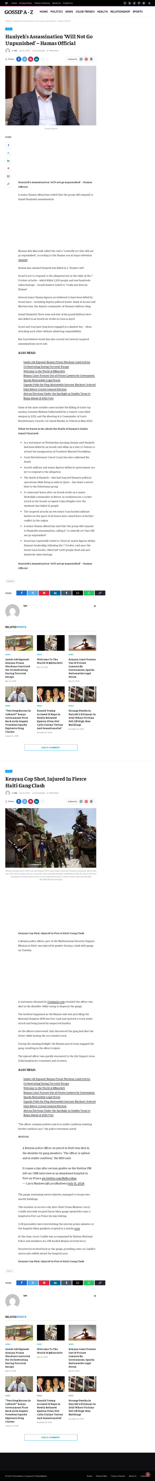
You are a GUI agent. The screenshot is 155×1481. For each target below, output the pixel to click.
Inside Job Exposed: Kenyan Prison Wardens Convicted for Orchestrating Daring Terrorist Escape (17, 668)
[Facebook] (8, 145)
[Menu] (6, 3)
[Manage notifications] (147, 1474)
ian (15, 51)
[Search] (149, 3)
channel (22, 259)
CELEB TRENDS (85, 11)
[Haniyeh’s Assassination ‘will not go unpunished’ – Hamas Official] (50, 95)
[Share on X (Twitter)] (24, 59)
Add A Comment (50, 747)
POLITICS (57, 11)
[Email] (8, 176)
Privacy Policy (25, 3)
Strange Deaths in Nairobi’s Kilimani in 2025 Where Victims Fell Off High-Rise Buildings (82, 717)
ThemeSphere (41, 1476)
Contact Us (68, 3)
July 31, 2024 (76, 1183)
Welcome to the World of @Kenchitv (44, 371)
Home (14, 3)
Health (102, 11)
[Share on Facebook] (18, 59)
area (77, 1228)
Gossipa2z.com (56, 1001)
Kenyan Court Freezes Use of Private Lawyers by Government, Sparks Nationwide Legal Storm (82, 668)
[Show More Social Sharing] (42, 59)
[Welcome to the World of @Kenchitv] (51, 643)
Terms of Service (42, 3)
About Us (56, 3)
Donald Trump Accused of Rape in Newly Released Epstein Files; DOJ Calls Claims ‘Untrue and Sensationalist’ (50, 719)
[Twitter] (8, 153)
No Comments (40, 51)
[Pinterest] (8, 168)
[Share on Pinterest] (30, 59)
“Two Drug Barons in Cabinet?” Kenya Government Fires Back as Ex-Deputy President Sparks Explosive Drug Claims (18, 721)
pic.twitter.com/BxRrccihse (59, 1178)
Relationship (120, 11)
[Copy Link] (8, 184)
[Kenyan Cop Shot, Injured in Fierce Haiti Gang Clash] (50, 838)
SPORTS (138, 11)
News (69, 11)
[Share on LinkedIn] (36, 59)
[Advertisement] (63, 157)
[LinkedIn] (8, 161)
